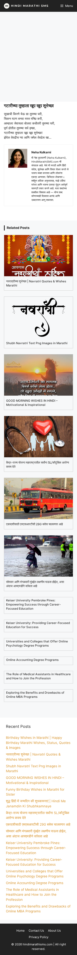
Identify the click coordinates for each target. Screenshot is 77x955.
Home (20, 930)
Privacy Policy (38, 937)
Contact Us (36, 930)
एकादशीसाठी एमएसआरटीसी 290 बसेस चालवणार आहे (38, 824)
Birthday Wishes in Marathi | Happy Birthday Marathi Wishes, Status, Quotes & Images (38, 743)
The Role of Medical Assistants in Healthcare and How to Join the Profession (32, 894)
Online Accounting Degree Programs (34, 883)
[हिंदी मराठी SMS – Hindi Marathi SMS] (25, 6)
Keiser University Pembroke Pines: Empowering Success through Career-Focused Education (36, 848)
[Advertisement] (38, 56)
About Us (54, 930)
